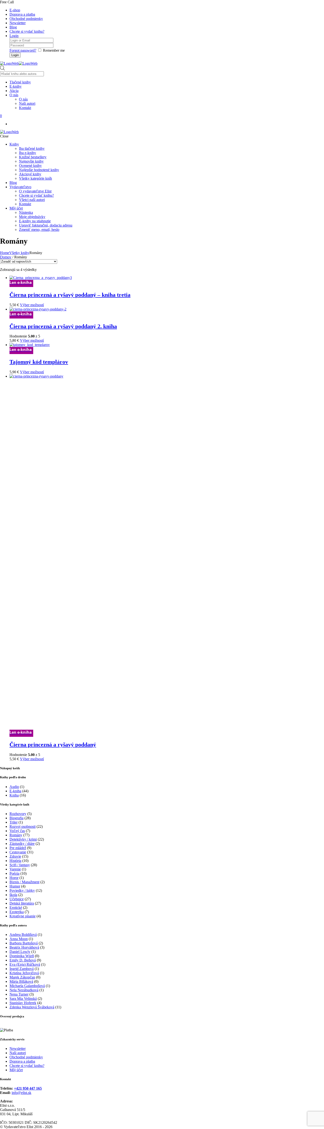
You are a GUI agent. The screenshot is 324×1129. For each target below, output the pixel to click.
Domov (5, 257)
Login (14, 36)
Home (4, 253)
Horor (14, 878)
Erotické (15, 908)
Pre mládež (17, 848)
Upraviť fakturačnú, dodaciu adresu (45, 225)
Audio (14, 787)
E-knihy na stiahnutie (35, 221)
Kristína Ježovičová (24, 973)
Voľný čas (17, 831)
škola (13, 895)
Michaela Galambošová (27, 986)
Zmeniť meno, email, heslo (39, 230)
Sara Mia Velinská (23, 999)
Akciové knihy (30, 174)
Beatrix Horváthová (24, 947)
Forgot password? (22, 50)
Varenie (15, 869)
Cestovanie (17, 852)
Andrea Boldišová (23, 935)
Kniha (14, 795)
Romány (15, 835)
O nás (23, 99)
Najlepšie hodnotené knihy (39, 170)
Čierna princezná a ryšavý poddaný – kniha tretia (69, 295)
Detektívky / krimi (23, 839)
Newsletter (17, 23)
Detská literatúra (21, 903)
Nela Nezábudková (23, 990)
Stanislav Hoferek (22, 1003)
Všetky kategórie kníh (35, 178)
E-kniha (15, 791)
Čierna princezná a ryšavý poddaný (52, 745)
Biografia (16, 818)
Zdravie (15, 856)
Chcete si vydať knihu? (26, 31)
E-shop (14, 10)
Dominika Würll (21, 956)
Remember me (54, 50)
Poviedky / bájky (22, 890)
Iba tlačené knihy (32, 148)
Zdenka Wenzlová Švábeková (31, 1007)
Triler (13, 822)
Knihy (14, 144)
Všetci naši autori (32, 200)
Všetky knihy (19, 253)
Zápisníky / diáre (22, 844)
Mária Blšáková (21, 981)
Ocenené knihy (30, 166)
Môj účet (16, 208)
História (15, 861)
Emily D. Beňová (22, 960)
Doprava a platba (22, 14)
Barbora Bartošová (23, 943)
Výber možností (32, 305)
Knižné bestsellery (32, 157)
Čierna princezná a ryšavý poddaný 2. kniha (63, 326)
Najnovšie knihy (31, 161)
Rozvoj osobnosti (22, 826)
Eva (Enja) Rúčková (24, 964)
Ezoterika (16, 912)
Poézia (14, 873)
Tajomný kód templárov (38, 362)
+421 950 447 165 (28, 1088)
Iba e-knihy (27, 153)
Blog (13, 27)
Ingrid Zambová (21, 969)
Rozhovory (17, 814)
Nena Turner (18, 994)
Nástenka (26, 212)
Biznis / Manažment (24, 882)
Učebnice (16, 899)
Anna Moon (18, 939)
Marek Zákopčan (22, 977)
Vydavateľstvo (20, 187)
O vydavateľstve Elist (35, 191)
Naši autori (17, 1053)
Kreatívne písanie (22, 916)
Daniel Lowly (19, 952)
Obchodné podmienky (26, 19)
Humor (14, 886)
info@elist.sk (21, 1093)
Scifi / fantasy (19, 865)
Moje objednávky (32, 217)
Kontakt (25, 204)
